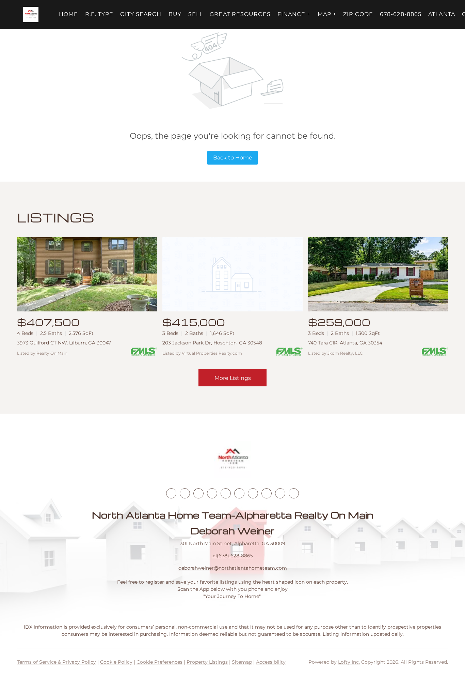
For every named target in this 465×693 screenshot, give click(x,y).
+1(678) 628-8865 (232, 556)
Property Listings (207, 662)
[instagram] (226, 493)
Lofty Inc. (349, 662)
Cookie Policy (116, 662)
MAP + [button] (327, 14)
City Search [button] (140, 14)
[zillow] (212, 493)
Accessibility (271, 662)
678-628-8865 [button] (400, 14)
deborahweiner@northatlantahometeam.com (232, 568)
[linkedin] (185, 493)
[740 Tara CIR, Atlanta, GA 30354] (378, 274)
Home (68, 14)
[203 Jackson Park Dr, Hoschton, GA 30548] (232, 274)
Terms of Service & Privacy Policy (56, 662)
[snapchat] (266, 493)
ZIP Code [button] (358, 14)
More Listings (232, 378)
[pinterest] (280, 493)
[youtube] (239, 493)
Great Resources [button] (240, 14)
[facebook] (171, 493)
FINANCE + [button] (294, 14)
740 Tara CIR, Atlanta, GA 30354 (345, 343)
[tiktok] (253, 493)
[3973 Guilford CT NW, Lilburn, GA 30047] (87, 274)
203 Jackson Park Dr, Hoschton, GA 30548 (212, 343)
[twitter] (198, 493)
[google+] (294, 493)
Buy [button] (175, 14)
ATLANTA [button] (441, 14)
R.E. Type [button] (99, 14)
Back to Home (232, 157)
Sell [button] (195, 14)
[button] (30, 14)
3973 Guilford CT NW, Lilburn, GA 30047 (64, 343)
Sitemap (242, 662)
